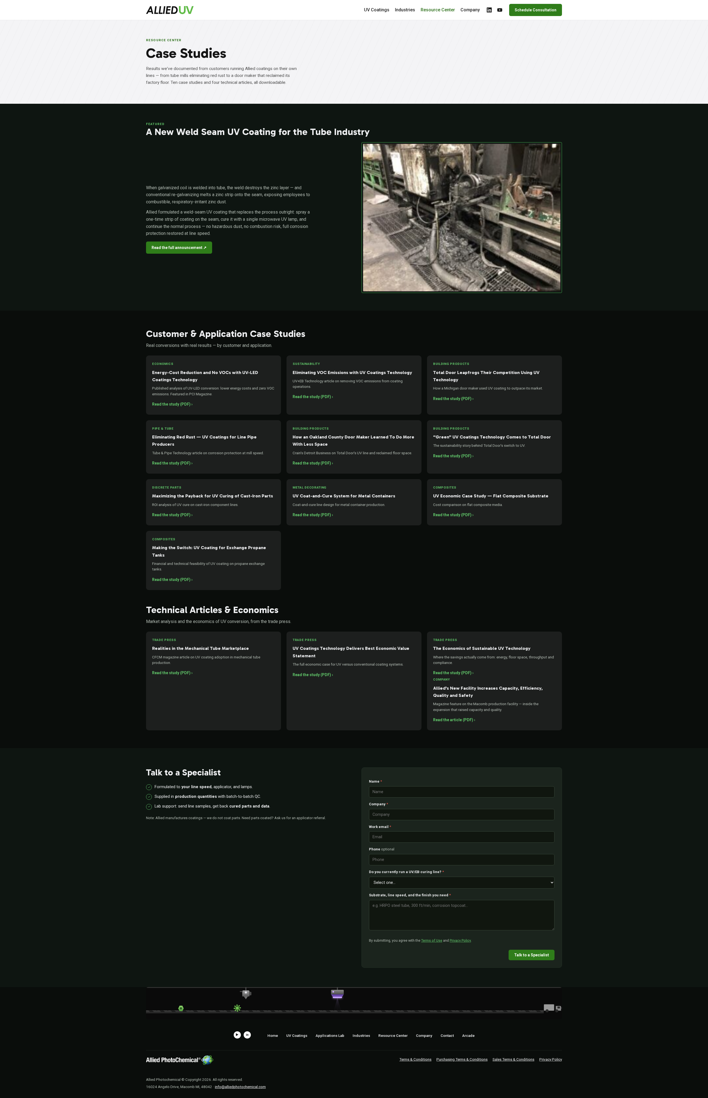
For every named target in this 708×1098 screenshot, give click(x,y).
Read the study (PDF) (171, 404)
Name (375, 781)
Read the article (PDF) (453, 720)
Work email (380, 827)
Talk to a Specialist (531, 955)
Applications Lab (330, 1035)
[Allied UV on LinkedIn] (489, 10)
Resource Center (438, 9)
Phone (381, 849)
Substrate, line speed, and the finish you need (410, 895)
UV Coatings (376, 9)
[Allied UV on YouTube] (500, 10)
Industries (405, 9)
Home (272, 1035)
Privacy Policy (460, 940)
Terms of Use (431, 940)
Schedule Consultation (535, 10)
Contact (447, 1035)
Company (470, 9)
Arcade (468, 1035)
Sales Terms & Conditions (513, 1059)
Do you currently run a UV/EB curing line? (406, 872)
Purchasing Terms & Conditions (462, 1059)
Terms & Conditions (415, 1059)
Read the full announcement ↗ (179, 247)
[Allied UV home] (170, 10)
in (247, 1035)
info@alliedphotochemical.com (240, 1086)
